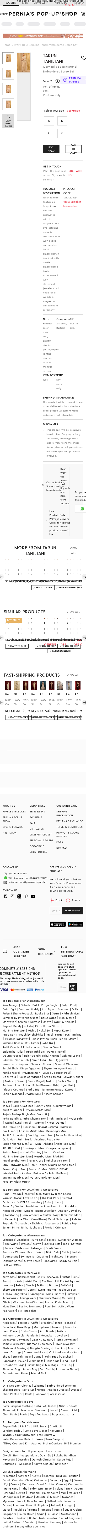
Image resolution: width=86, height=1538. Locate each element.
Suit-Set (66, 1285)
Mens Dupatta (55, 1293)
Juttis (37, 1356)
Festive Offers (12, 1264)
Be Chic (24, 1219)
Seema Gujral (52, 1047)
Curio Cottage (12, 1193)
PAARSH (58, 1156)
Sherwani (53, 1276)
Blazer (65, 1410)
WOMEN (10, 2)
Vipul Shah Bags (58, 1219)
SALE (33, 823)
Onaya (47, 1021)
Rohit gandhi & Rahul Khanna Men (24, 1118)
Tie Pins (47, 1281)
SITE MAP (61, 847)
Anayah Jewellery (69, 1210)
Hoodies (8, 1285)
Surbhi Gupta (66, 1081)
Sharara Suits (11, 1389)
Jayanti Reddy (12, 1026)
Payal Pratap (54, 1034)
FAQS (59, 842)
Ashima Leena (71, 1055)
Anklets (61, 1331)
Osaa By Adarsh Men (65, 1013)
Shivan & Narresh (29, 1021)
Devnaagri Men (56, 1131)
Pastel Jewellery (66, 1339)
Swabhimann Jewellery (41, 1206)
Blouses (72, 1256)
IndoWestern (34, 1302)
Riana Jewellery (45, 1210)
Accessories (10, 1298)
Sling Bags (68, 1360)
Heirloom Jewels (13, 1335)
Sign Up (72, 987)
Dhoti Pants (53, 1248)
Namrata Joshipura (15, 1064)
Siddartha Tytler (13, 1051)
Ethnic (7, 1302)
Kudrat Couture (54, 1152)
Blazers (54, 1285)
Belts (28, 1356)
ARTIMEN (35, 1143)
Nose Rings (24, 1327)
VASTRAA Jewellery (29, 1202)
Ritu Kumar (32, 1042)
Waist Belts (36, 1360)
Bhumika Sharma (42, 1064)
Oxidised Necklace (61, 1352)
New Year (61, 1463)
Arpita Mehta (52, 1076)
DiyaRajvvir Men (33, 1148)
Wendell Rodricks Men (17, 1173)
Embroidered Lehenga (61, 1385)
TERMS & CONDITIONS (69, 826)
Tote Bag (66, 1364)
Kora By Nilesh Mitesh (16, 1181)
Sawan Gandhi (73, 1076)
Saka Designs (54, 1439)
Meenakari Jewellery (54, 1335)
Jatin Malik (24, 1139)
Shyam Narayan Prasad (59, 1068)
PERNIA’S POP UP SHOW (13, 819)
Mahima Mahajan (14, 1030)
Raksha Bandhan (65, 1455)
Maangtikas (41, 1327)
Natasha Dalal (30, 1005)
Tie (20, 1310)
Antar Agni (9, 1009)
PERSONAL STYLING (41, 840)
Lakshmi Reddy (12, 1430)
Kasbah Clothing (30, 1152)
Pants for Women (14, 1252)
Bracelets (47, 1322)
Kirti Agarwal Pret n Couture (43, 1443)
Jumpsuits (11, 1256)
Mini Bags (51, 1364)
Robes (20, 1285)
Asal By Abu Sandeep (56, 1009)
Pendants (32, 1335)
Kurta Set (28, 1389)
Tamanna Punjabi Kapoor (58, 1089)
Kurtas (66, 1276)
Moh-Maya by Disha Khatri (53, 1193)
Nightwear (58, 1256)
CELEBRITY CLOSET (41, 834)
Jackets (77, 1252)
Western (18, 1302)
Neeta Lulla (39, 1059)
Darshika (66, 1126)
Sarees (51, 1239)
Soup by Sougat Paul (56, 1072)
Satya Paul (68, 1005)
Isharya (29, 1193)
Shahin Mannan (12, 1093)
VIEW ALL (73, 550)
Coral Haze (38, 1219)
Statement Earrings (15, 1348)
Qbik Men (9, 1139)
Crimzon (60, 1227)
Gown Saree (32, 1260)
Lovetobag (12, 1214)
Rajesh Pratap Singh (44, 1038)
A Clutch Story (49, 1214)
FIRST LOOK (9, 832)
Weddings (25, 1463)
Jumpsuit (73, 1293)
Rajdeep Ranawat (16, 1038)
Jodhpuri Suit (67, 1289)
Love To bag (31, 1197)
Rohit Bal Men (57, 1118)
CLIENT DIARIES (39, 851)
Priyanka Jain (31, 1072)
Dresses (26, 1243)
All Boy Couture (13, 1443)
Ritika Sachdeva (31, 1227)
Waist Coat (32, 1281)
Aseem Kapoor (53, 1093)
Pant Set (50, 1306)
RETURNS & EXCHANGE (69, 821)
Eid (50, 1455)
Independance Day (33, 1455)
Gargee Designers (58, 1148)
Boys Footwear (40, 1414)
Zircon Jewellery (42, 1339)
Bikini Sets (52, 1252)
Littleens (37, 1439)
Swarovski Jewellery (16, 1339)
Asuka (9, 1122)
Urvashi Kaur (33, 1093)
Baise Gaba (49, 1017)
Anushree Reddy (29, 1009)
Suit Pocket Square (66, 1281)
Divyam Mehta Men (37, 1109)
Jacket (54, 1410)
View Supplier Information (72, 204)
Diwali (7, 1455)
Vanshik (42, 1114)
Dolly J (76, 1009)
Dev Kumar (10, 1131)
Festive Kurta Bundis (58, 1302)
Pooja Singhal (50, 1005)
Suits (76, 1276)
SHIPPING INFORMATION (64, 813)
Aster (48, 1202)
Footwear (9, 1310)
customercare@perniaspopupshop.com (28, 882)
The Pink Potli (50, 1197)
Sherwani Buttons (14, 1289)
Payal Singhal (56, 1051)
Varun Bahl (22, 1059)
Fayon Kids (10, 1426)
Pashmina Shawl (67, 1369)
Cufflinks (67, 1298)
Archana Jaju (11, 1085)
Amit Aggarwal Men (40, 1135)
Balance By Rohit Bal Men (50, 1173)
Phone (76, 900)
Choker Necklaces (35, 1352)
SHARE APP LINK (73, 910)
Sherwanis (12, 1243)
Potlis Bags (51, 1356)
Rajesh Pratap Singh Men (19, 1114)
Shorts (30, 1285)
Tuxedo (7, 1293)
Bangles (69, 1322)
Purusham (29, 1126)
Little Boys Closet (36, 1430)
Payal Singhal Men (14, 1160)
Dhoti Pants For (13, 1393)
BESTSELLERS (37, 811)
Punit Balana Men (14, 1135)
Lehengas (9, 1239)
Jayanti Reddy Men (15, 1177)
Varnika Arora (12, 1197)
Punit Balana (73, 1034)
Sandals (18, 1356)
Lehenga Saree (12, 1260)
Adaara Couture (13, 1089)
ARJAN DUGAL (11, 1148)
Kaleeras (57, 1327)
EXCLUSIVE (36, 817)
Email (59, 900)
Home (7, 44)
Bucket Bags (35, 1364)
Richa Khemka (41, 1085)
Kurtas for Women (70, 1239)
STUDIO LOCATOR (13, 826)
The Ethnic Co (12, 1126)
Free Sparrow (46, 1434)
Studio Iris (32, 1089)
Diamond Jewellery (39, 1343)
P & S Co (25, 1426)
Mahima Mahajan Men (17, 1156)
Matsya (10, 1081)
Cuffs (34, 1322)
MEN (25, 2)
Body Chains (29, 1331)
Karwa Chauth (43, 1463)
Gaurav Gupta (12, 1055)
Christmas (9, 1463)
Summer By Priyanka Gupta (21, 1017)
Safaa (26, 1085)
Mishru (32, 1030)
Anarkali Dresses (58, 1389)
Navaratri (9, 1459)
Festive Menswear (31, 1306)
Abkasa (48, 1143)
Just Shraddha (67, 1206)
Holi (15, 1455)
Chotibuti (56, 1426)
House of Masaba (30, 1076)
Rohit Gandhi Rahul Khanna (42, 1055)
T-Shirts (42, 1285)
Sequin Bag (29, 1369)
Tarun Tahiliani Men (68, 1135)
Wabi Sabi (76, 1118)
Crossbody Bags (13, 1364)
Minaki (28, 1210)
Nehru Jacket (26, 1276)
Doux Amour (30, 1214)
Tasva (6, 1105)
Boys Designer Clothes (17, 1405)
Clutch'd (67, 1197)
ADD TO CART (73, 149)
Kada (77, 1352)
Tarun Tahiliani (53, 58)
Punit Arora (36, 1160)
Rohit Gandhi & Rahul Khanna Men (52, 1164)
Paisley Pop (69, 1223)
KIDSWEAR (62, 2)
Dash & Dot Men (23, 1105)
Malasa (50, 1081)
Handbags (9, 1360)
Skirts (65, 1252)
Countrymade (62, 1105)
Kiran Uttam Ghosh (47, 1026)
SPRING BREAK (58, 1169)
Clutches (65, 1356)
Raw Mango (10, 1005)
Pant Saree (50, 1260)
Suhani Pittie (11, 1227)
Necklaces (9, 1322)
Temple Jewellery (14, 1343)
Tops (66, 1243)
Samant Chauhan (66, 1064)
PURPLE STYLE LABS (14, 811)
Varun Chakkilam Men (44, 1177)
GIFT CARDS (37, 828)
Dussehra (23, 1459)
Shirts (41, 1276)
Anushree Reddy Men (47, 1139)
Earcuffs (70, 1327)
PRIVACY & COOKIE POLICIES (67, 834)
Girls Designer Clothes (17, 1385)
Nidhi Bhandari (71, 1214)
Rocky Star (42, 1013)
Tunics (9, 1248)
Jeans (32, 1289)
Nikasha (8, 1059)
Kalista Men (10, 1152)
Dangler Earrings (41, 1348)
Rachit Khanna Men (15, 1143)
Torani (21, 1081)
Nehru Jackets (68, 1405)
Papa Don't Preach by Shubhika (23, 1034)
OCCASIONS (37, 846)
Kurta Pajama (47, 1289)
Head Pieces (10, 1331)
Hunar (57, 1202)
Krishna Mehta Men (31, 1131)
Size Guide (73, 110)
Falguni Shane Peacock (18, 1013)
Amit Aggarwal (58, 1059)
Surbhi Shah (10, 1068)
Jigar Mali (66, 1085)
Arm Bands (47, 1331)
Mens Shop (10, 1306)
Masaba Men (42, 1156)
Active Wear (66, 1306)
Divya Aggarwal (30, 1068)
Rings (58, 1322)
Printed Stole (39, 1373)
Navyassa (56, 1430)
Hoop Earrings (12, 1352)
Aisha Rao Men (65, 1143)
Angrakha (20, 1293)
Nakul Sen (45, 1030)
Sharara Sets (52, 1243)
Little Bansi (40, 1426)
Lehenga (39, 1385)
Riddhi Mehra (68, 1038)
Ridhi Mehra (66, 1017)
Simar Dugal (35, 1081)
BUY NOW (51, 149)
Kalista (28, 1026)
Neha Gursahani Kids (16, 1439)
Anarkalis (23, 1239)
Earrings (23, 1322)
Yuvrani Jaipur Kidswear (19, 1434)
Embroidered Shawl (15, 1373)
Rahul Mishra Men (57, 1160)
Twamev (38, 1122)
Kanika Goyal (11, 1072)
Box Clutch (47, 1369)
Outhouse (9, 1202)
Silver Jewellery (65, 1343)
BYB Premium (72, 1443)
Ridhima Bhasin (13, 1042)
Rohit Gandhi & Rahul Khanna (22, 1047)
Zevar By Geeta (13, 1206)
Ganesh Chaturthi (43, 1459)
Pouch (22, 1360)
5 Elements (9, 1219)
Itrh (55, 1085)
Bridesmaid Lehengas (30, 1248)
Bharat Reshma (48, 1126)
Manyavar (9, 1021)
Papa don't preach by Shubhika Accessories (31, 1223)
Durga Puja (64, 1459)
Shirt (74, 1410)
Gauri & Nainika (64, 1021)
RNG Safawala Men (15, 1164)
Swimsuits (27, 1256)
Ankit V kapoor (12, 1109)
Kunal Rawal (23, 1122)
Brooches (30, 1310)
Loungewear (28, 1298)
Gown (37, 1243)
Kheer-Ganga (55, 1122)
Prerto (49, 1227)
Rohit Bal (48, 1042)
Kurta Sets (38, 1239)
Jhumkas (60, 1348)
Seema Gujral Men (14, 1169)
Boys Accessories (63, 1414)
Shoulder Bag (11, 1369)
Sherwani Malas (49, 1298)
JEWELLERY (41, 2)
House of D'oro (12, 1210)
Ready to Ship (68, 1260)
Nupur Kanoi (62, 1030)
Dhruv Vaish (43, 1105)
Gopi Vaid (9, 1076)
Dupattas (42, 1256)
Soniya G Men (38, 1169)
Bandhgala (37, 1293)
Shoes (6, 1356)
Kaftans (76, 1243)
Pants (6, 1281)
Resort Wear (35, 1252)
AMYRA (76, 1219)
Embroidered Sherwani (32, 1410)
